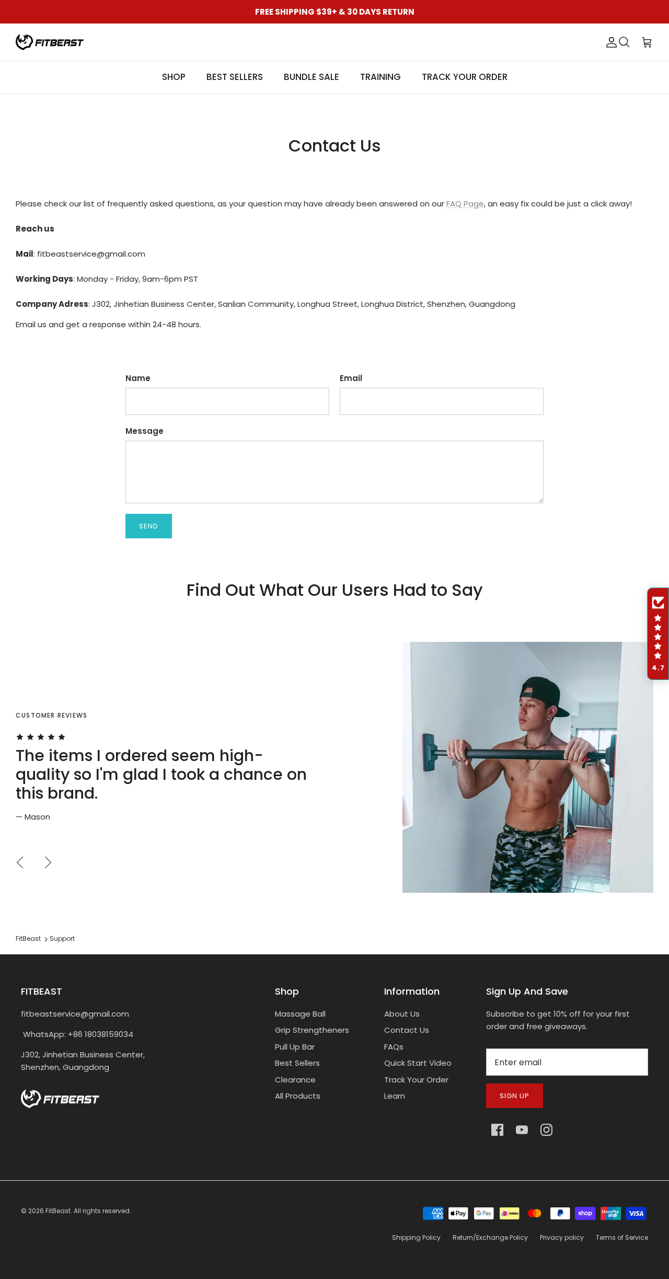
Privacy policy (562, 1237)
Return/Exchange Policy (490, 1237)
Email (351, 378)
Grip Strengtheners (312, 1029)
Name (138, 378)
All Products (297, 1095)
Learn (394, 1095)
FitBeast (28, 938)
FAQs (393, 1046)
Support (62, 938)
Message (144, 430)
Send (148, 526)
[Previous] (19, 862)
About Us (402, 1013)
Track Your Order (416, 1079)
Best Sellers (297, 1062)
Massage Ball (300, 1013)
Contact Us (406, 1029)
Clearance (295, 1079)
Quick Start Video (418, 1062)
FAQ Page (465, 203)
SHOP (174, 77)
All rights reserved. (102, 1210)
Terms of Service (622, 1237)
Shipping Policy (416, 1237)
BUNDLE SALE (311, 77)
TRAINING (380, 77)
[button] (658, 634)
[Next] (48, 862)
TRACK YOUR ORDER (464, 77)
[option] (334, 767)
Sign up (514, 1096)
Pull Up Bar (295, 1046)
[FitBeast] (50, 42)
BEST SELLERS (234, 77)
